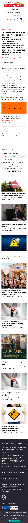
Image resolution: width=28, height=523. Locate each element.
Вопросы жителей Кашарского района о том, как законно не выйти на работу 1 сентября (13, 292)
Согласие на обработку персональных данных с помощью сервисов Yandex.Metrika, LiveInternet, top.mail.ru (12, 486)
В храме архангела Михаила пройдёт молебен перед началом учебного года (14, 362)
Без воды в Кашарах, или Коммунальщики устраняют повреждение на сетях (10, 428)
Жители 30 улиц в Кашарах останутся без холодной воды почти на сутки (14, 393)
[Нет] (26, 517)
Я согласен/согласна (14, 520)
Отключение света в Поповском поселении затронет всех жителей (13, 254)
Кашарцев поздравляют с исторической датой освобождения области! (13, 224)
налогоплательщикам (8, 149)
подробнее (10, 514)
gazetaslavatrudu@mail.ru (14, 12)
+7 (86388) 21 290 (14, 9)
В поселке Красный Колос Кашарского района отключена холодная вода (12, 323)
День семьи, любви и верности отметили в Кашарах (15, 168)
